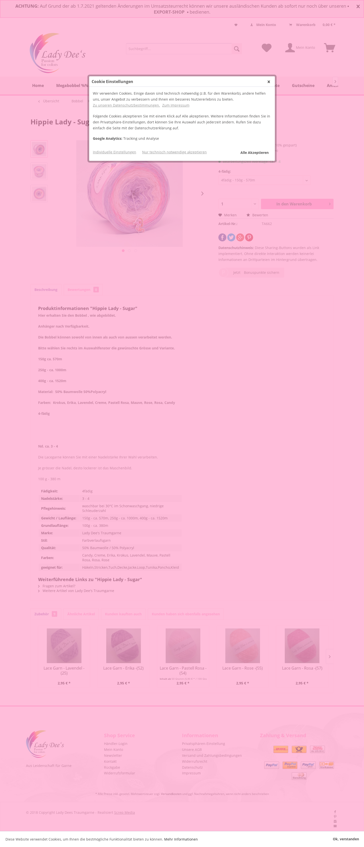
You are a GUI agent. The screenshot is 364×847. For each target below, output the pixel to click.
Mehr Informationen (181, 839)
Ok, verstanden (346, 839)
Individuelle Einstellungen (114, 152)
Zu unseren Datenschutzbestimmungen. (126, 105)
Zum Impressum (175, 105)
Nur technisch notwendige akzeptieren (174, 152)
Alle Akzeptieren (254, 152)
